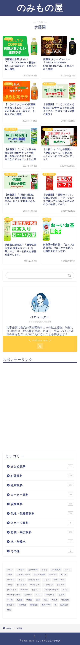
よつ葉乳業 (56, 570)
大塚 (38, 600)
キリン (21, 580)
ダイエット (11, 590)
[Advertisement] (40, 405)
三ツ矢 (61, 595)
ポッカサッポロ (13, 595)
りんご (67, 570)
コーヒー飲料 (41, 494)
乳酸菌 (19, 600)
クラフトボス (33, 580)
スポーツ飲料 (41, 522)
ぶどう (44, 570)
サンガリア (21, 585)
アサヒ (10, 575)
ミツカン (28, 595)
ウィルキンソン (23, 575)
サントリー (34, 585)
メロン (38, 595)
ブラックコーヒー (51, 590)
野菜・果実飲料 (41, 532)
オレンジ (53, 575)
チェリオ (24, 590)
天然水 (54, 600)
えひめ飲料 (33, 570)
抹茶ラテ (11, 605)
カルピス (11, 580)
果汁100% (46, 605)
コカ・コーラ (58, 580)
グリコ (46, 580)
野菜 (9, 610)
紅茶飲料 (41, 485)
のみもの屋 (40, 7)
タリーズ (60, 585)
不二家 (10, 600)
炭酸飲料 (41, 504)
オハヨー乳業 (39, 575)
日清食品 (22, 605)
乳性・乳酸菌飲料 (41, 513)
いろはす (20, 570)
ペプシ (65, 590)
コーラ (10, 585)
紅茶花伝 (64, 605)
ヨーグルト (50, 595)
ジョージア (48, 585)
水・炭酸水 (41, 541)
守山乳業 (65, 600)
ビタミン (35, 590)
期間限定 (34, 605)
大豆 (46, 600)
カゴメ (63, 575)
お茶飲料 (41, 475)
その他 (41, 551)
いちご (10, 570)
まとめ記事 (41, 466)
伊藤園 (29, 600)
